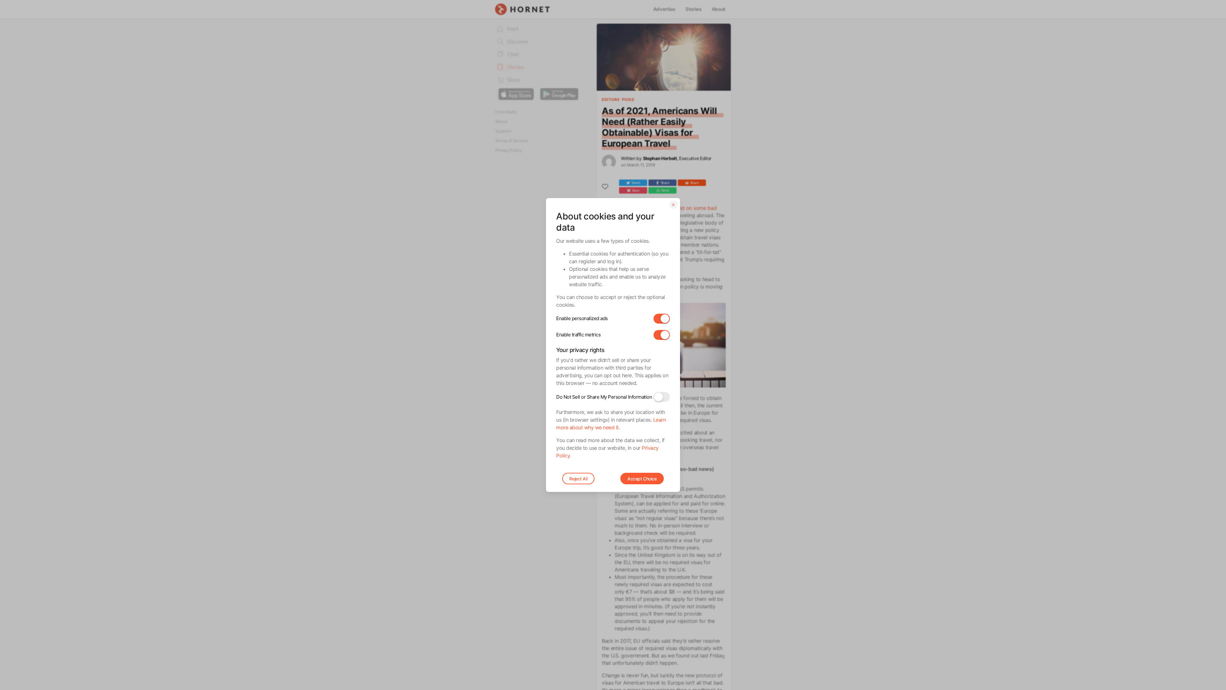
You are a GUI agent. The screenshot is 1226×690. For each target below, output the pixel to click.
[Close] (673, 205)
